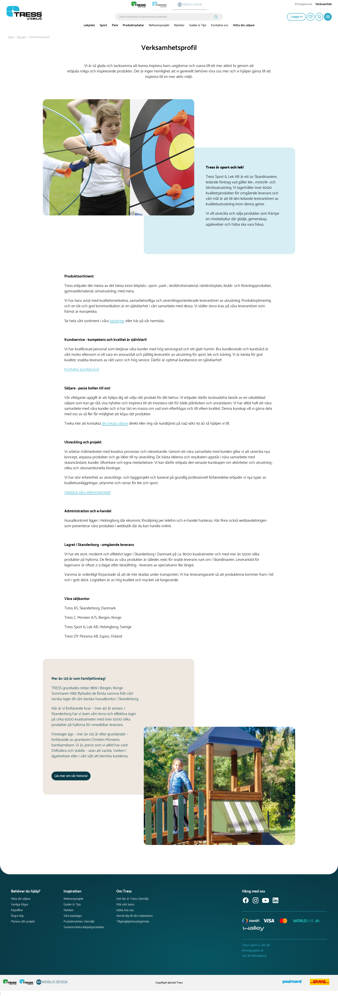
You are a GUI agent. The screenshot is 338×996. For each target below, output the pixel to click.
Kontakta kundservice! (81, 369)
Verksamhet (323, 4)
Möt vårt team (125, 904)
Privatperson (303, 4)
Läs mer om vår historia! (71, 776)
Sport (103, 25)
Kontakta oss (219, 25)
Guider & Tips (197, 25)
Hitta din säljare (243, 25)
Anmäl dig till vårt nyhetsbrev (134, 916)
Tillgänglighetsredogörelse (132, 921)
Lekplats (89, 25)
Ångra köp (17, 916)
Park (115, 25)
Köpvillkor (17, 910)
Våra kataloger (73, 916)
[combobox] (166, 17)
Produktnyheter (133, 25)
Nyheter (179, 25)
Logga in (296, 16)
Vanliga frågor (19, 904)
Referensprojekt (159, 25)
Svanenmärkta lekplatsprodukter (84, 927)
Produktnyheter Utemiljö (79, 921)
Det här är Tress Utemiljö (132, 899)
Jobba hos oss (125, 910)
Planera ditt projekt (23, 921)
